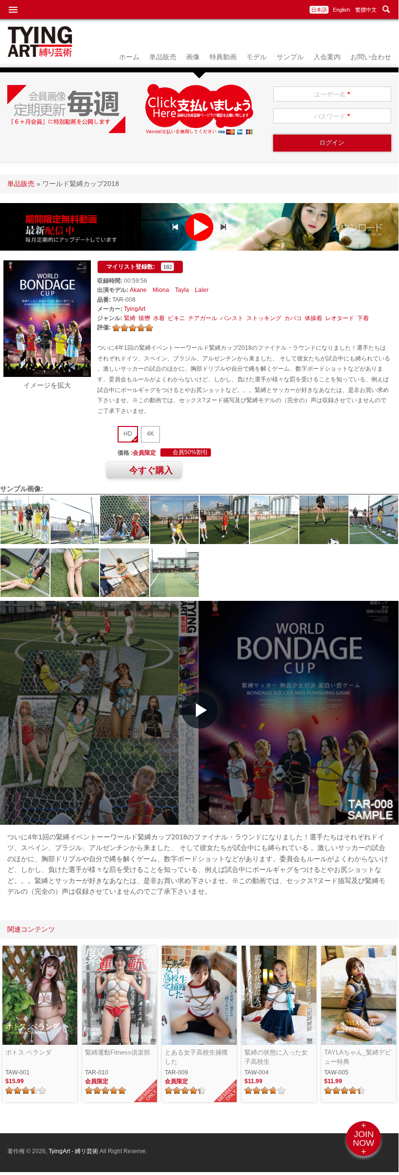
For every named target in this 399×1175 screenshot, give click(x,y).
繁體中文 (366, 10)
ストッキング (263, 318)
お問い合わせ (370, 57)
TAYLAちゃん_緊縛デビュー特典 (357, 1057)
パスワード (332, 116)
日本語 (319, 10)
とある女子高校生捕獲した (196, 1057)
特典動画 (223, 57)
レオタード (339, 318)
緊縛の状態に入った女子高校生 (276, 1057)
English (341, 10)
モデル (256, 57)
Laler (201, 290)
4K (150, 433)
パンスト (231, 318)
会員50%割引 (190, 452)
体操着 (313, 318)
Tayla (182, 290)
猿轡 (144, 318)
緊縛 (130, 318)
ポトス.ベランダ (28, 1052)
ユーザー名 (332, 94)
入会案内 (327, 57)
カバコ (293, 318)
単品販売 (162, 57)
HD (127, 433)
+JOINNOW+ (363, 1138)
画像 (193, 57)
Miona (161, 290)
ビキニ (176, 318)
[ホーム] (39, 54)
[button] (199, 710)
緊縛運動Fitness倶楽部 (117, 1052)
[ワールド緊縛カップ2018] (47, 374)
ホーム (129, 57)
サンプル (290, 57)
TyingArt (134, 309)
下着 (363, 318)
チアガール (202, 318)
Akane (138, 290)
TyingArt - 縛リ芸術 (74, 1151)
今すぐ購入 (151, 470)
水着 (159, 318)
